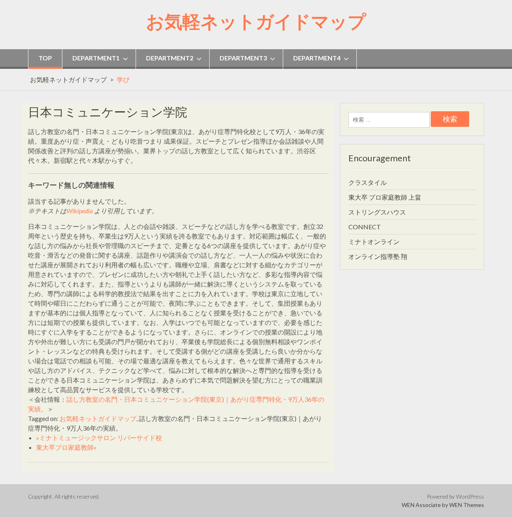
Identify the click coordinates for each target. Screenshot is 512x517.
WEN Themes (466, 504)
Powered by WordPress (455, 496)
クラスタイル (367, 182)
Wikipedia (79, 210)
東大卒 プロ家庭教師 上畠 (384, 197)
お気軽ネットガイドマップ (256, 21)
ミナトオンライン (374, 241)
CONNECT (364, 226)
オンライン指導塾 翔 (377, 256)
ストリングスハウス (377, 212)
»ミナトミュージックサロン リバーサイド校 (99, 437)
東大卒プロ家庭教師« (66, 447)
